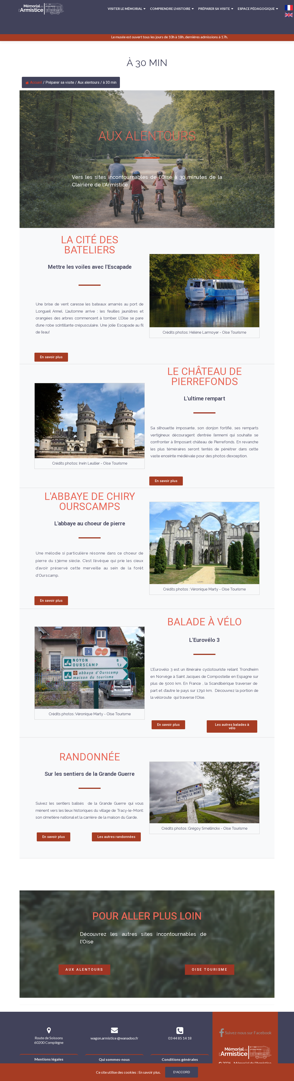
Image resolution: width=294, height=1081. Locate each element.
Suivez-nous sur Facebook (245, 1032)
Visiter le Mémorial (125, 9)
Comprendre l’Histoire (170, 9)
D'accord (181, 1072)
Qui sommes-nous (114, 1059)
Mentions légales (48, 1059)
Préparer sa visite (214, 9)
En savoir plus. (150, 1072)
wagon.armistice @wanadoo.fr (114, 1038)
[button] (51, 357)
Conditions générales (180, 1059)
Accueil (36, 82)
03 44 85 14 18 (180, 1038)
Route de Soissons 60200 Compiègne (48, 1040)
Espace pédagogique (256, 9)
